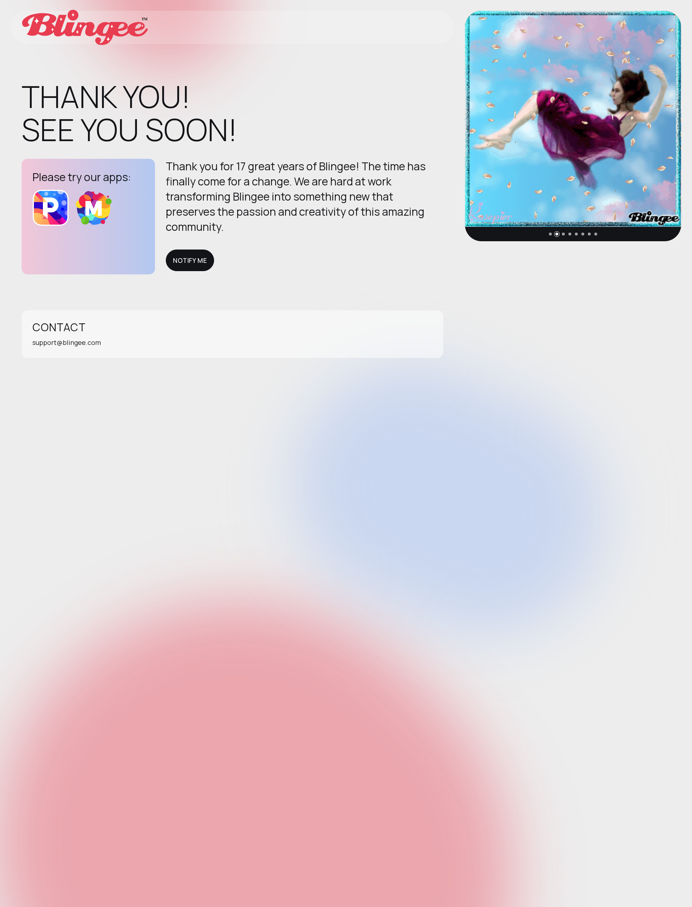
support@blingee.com (66, 342)
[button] (550, 234)
